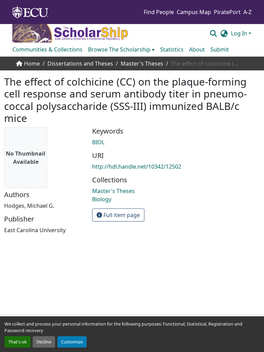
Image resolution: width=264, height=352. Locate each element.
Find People (159, 12)
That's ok (17, 342)
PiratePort (227, 12)
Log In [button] (240, 33)
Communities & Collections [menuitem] (47, 49)
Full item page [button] (121, 215)
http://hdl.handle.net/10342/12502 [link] (136, 166)
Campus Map (194, 12)
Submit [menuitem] (219, 49)
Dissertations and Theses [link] (80, 63)
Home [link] (32, 63)
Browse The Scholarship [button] (119, 49)
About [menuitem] (197, 49)
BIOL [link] (98, 142)
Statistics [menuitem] (172, 49)
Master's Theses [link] (142, 63)
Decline (43, 342)
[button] (213, 33)
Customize (72, 342)
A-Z (247, 12)
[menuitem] (121, 49)
